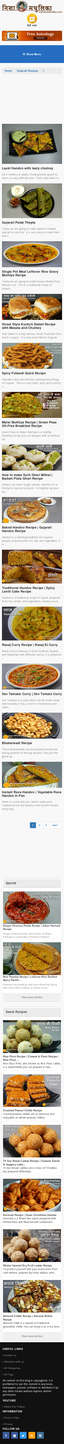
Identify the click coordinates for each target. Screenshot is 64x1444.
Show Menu (33, 54)
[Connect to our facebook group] (14, 1435)
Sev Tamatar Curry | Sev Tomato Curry (32, 693)
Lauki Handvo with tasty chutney (27, 168)
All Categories (12, 1368)
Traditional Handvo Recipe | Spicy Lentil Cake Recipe (28, 589)
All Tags (9, 1374)
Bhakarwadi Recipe (17, 743)
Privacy (8, 1424)
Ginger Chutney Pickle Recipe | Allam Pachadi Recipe (31, 927)
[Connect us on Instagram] (40, 1435)
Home (8, 71)
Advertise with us (14, 1361)
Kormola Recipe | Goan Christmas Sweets (30, 1215)
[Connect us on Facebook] (6, 1435)
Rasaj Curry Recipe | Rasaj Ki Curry (30, 644)
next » (55, 825)
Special (11, 883)
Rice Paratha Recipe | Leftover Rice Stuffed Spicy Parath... (30, 978)
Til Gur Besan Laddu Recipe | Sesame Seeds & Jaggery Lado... (31, 1162)
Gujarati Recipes (27, 71)
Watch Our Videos (14, 1406)
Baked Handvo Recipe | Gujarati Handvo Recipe (27, 529)
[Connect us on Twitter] (23, 1435)
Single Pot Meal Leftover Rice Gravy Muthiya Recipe (30, 273)
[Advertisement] (32, 100)
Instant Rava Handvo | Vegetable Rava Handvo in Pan (32, 794)
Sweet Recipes (16, 1012)
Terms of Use (11, 1417)
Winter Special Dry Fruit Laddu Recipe (27, 1265)
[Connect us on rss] (31, 1435)
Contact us (10, 1355)
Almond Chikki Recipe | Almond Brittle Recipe (27, 1317)
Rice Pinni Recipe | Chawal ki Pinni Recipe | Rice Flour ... (31, 1058)
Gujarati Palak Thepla (19, 222)
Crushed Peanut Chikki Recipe (22, 1110)
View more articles (32, 997)
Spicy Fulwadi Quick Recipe (24, 373)
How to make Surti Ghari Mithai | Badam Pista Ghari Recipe (27, 476)
